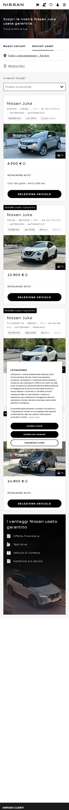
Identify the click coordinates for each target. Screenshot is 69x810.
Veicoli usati (43, 46)
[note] (24, 163)
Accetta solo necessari (34, 434)
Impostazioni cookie (34, 443)
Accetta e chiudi (34, 426)
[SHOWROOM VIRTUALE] (51, 4)
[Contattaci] (44, 4)
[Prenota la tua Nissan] (37, 4)
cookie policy (34, 417)
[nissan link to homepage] (13, 4)
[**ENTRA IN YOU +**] (57, 4)
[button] (64, 4)
